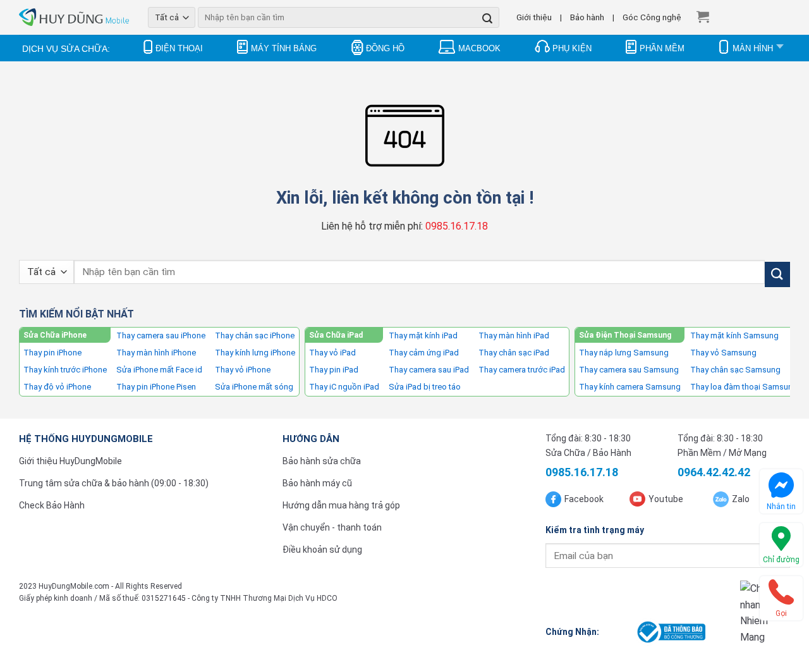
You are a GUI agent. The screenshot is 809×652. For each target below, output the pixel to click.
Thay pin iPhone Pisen (156, 386)
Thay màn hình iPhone (156, 352)
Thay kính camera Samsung (630, 386)
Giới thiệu (534, 17)
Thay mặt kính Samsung (734, 335)
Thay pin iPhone (52, 352)
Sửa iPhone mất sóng (254, 386)
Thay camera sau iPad (429, 369)
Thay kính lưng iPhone (255, 352)
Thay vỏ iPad (332, 352)
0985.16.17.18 (456, 226)
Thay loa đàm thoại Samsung (744, 386)
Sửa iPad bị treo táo (425, 386)
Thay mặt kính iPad (423, 335)
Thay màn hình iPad (513, 335)
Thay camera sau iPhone (160, 335)
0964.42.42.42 (714, 472)
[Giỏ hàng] (702, 16)
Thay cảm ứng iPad (424, 352)
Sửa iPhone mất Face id (159, 369)
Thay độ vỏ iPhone (57, 386)
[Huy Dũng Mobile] (74, 17)
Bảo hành (587, 17)
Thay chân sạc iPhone (255, 335)
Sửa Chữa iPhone (55, 335)
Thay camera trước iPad (521, 369)
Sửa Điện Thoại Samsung (625, 335)
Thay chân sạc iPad (513, 352)
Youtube (665, 499)
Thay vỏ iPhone (243, 369)
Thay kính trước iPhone (65, 369)
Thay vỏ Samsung (723, 352)
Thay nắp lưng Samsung (624, 352)
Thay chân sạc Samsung (735, 369)
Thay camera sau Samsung (629, 369)
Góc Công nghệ (652, 17)
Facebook (584, 499)
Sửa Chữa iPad (336, 335)
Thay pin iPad (333, 369)
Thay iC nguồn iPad (344, 386)
